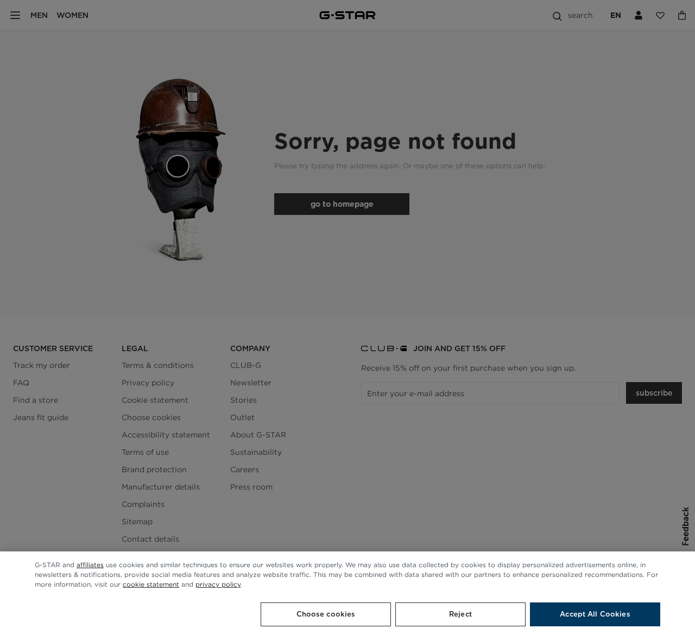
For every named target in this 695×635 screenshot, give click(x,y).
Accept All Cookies (595, 614)
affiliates (90, 565)
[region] (347, 593)
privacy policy (218, 584)
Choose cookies (326, 614)
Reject (460, 614)
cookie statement (151, 584)
